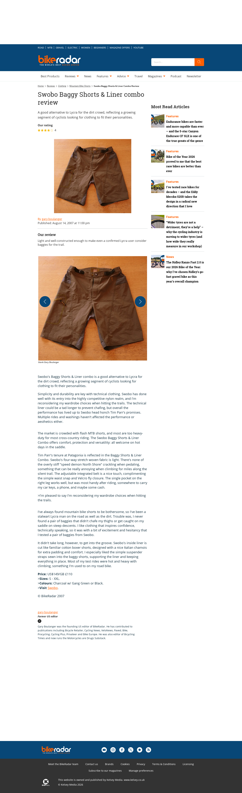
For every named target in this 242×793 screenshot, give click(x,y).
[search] (199, 62)
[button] (93, 310)
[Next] (140, 301)
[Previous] (45, 301)
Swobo (53, 588)
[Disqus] (96, 696)
